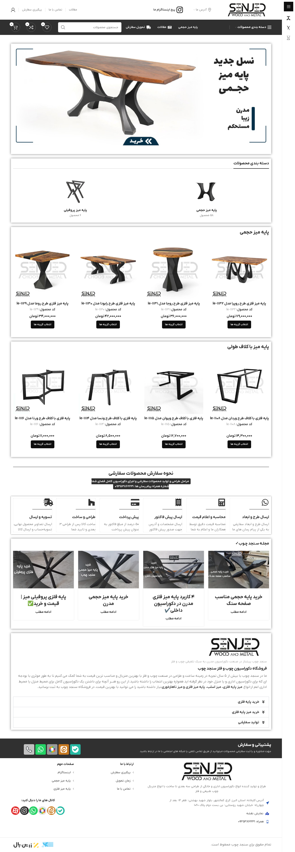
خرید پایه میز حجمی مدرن (108, 600)
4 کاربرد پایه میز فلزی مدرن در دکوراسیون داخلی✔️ (174, 604)
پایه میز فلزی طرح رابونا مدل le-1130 (108, 303)
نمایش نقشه (254, 813)
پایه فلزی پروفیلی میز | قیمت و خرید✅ (43, 600)
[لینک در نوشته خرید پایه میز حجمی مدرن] (108, 569)
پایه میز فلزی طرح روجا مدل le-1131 (174, 303)
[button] (141, 702)
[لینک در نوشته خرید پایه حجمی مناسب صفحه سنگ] (238, 569)
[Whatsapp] (40, 749)
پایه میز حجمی (61, 780)
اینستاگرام (64, 772)
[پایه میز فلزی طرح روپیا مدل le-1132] (239, 269)
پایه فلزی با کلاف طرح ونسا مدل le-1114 (108, 418)
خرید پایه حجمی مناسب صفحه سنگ (238, 600)
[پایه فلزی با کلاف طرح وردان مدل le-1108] (239, 384)
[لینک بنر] (141, 95)
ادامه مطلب (239, 612)
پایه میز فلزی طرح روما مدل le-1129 (42, 303)
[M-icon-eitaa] (64, 749)
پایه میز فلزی (62, 789)
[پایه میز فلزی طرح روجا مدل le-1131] (174, 269)
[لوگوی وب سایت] (246, 9)
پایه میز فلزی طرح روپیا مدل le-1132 (239, 303)
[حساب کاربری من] (13, 9)
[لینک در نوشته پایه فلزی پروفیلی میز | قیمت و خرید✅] (43, 569)
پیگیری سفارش (121, 772)
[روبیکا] (52, 749)
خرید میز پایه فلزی (245, 712)
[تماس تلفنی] (29, 749)
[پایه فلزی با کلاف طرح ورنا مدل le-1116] (42, 384)
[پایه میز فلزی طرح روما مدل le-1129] (42, 269)
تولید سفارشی (248, 722)
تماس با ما (124, 789)
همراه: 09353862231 (251, 821)
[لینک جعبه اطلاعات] (141, 663)
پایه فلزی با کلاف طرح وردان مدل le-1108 (239, 418)
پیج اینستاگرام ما (164, 10)
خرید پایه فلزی (248, 702)
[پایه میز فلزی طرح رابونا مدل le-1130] (108, 269)
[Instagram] (24, 810)
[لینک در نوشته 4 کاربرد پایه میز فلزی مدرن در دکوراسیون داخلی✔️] (173, 569)
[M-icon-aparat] (15, 810)
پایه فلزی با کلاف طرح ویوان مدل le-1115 (173, 418)
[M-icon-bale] (75, 749)
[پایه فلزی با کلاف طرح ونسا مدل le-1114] (108, 384)
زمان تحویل (123, 780)
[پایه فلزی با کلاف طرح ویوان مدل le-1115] (174, 384)
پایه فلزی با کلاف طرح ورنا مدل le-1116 (42, 418)
